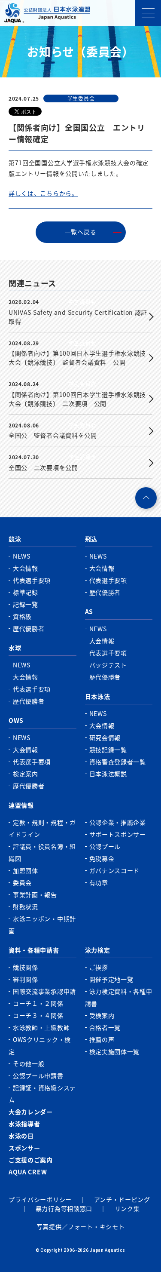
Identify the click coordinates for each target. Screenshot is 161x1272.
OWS (16, 720)
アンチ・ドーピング (122, 1199)
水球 (15, 647)
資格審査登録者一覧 (117, 761)
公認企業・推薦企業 (117, 822)
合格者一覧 (105, 1027)
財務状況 (25, 906)
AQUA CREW (28, 1172)
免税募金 (102, 858)
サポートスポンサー (117, 834)
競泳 (15, 539)
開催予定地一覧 (111, 979)
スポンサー (24, 1147)
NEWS (21, 556)
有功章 (98, 882)
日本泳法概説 (108, 773)
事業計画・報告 (35, 894)
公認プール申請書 (38, 1075)
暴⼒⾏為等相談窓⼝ (64, 1208)
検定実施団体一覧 (114, 1051)
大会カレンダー (31, 1111)
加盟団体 (25, 870)
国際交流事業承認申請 (44, 991)
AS (89, 611)
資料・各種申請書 (34, 950)
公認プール (105, 846)
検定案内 (25, 773)
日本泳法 (97, 696)
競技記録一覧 (108, 749)
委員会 (22, 882)
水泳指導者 (24, 1123)
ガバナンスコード (114, 870)
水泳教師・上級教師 (41, 1027)
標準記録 (25, 592)
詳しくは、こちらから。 (43, 193)
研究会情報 (105, 737)
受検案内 (102, 1015)
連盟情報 (21, 805)
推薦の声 (102, 1039)
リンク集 (127, 1208)
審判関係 (25, 979)
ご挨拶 (98, 967)
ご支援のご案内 (31, 1159)
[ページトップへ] (146, 498)
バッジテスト (108, 665)
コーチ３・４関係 (38, 1015)
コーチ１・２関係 (38, 1003)
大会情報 (25, 568)
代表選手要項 (32, 580)
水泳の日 (21, 1135)
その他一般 (29, 1063)
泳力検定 (97, 950)
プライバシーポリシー (40, 1199)
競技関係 (25, 967)
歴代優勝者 (29, 628)
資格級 (22, 616)
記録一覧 (25, 604)
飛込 (91, 539)
